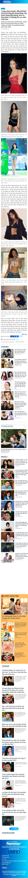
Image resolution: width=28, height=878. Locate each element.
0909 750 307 (5, 864)
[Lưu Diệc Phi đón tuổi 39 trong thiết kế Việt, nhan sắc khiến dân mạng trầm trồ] (7, 537)
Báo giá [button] (4, 867)
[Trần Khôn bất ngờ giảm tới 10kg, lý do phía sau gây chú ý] (7, 516)
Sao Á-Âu (3, 8)
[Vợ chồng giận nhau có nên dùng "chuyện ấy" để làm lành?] (14, 606)
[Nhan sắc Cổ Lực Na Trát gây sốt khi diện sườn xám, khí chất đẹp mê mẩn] (7, 495)
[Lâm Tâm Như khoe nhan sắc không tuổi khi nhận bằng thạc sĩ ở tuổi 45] (7, 415)
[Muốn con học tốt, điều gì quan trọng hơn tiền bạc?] (7, 640)
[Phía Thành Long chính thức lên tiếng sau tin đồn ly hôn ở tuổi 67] (7, 353)
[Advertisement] (14, 578)
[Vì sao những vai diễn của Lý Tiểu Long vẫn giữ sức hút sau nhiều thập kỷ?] (7, 547)
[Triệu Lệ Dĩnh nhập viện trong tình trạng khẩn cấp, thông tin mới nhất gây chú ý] (7, 526)
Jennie (17, 339)
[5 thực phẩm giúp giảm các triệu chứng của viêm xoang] (7, 650)
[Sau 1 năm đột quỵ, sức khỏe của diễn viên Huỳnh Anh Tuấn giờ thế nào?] (7, 485)
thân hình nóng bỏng (20, 341)
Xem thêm (14, 829)
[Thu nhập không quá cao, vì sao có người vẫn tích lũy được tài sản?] (13, 438)
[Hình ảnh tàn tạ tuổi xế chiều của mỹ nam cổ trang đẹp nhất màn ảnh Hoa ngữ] (7, 395)
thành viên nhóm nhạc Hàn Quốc (8, 341)
